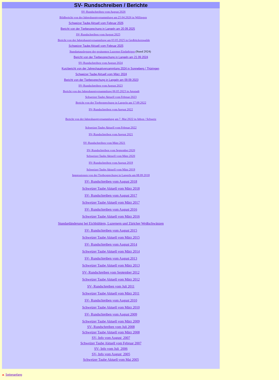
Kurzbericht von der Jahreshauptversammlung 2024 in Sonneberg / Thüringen (110, 68)
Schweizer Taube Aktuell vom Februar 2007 (110, 343)
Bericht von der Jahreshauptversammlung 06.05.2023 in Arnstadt (101, 91)
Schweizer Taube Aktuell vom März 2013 (111, 265)
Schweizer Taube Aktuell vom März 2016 (111, 216)
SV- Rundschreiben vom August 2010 (111, 300)
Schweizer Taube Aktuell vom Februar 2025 (96, 45)
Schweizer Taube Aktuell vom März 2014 (111, 251)
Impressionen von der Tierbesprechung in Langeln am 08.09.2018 (111, 175)
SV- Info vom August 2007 (111, 338)
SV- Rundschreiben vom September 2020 (111, 150)
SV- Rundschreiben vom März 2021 (104, 142)
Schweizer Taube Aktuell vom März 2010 (111, 307)
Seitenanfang (13, 374)
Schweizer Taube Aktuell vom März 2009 (111, 321)
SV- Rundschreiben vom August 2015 (111, 230)
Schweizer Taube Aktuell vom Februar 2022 (111, 127)
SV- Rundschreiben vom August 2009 (111, 314)
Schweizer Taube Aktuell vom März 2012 (111, 279)
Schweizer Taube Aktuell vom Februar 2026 (96, 23)
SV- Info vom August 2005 (111, 354)
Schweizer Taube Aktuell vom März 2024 (101, 74)
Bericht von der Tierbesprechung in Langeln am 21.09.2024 (111, 57)
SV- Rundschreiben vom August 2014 (111, 244)
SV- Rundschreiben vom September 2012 (111, 272)
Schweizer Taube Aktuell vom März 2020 (111, 156)
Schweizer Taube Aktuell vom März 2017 (111, 202)
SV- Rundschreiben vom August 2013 (111, 258)
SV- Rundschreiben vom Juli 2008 (111, 327)
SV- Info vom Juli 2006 (111, 349)
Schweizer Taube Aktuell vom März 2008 (111, 332)
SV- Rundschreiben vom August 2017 (111, 195)
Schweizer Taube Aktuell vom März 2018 (111, 188)
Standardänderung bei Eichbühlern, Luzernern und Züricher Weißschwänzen (111, 223)
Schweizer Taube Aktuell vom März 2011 (111, 293)
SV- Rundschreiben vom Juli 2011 (110, 286)
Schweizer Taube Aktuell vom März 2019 (111, 169)
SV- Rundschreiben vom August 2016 (111, 209)
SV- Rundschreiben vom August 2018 (111, 181)
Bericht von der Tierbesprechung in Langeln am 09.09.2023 (101, 80)
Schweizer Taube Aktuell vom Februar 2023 (111, 97)
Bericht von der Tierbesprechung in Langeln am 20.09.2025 (98, 28)
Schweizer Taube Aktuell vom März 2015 (111, 237)
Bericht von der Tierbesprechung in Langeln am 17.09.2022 (111, 102)
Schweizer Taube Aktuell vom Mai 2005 (111, 359)
